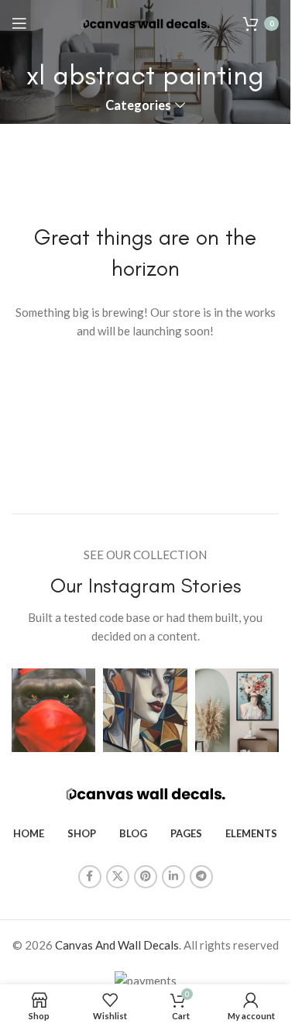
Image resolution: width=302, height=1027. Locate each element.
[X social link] (117, 876)
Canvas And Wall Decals (117, 945)
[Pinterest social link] (145, 876)
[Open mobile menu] (19, 23)
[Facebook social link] (89, 876)
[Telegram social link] (201, 876)
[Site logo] (145, 22)
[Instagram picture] (53, 710)
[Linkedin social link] (173, 876)
